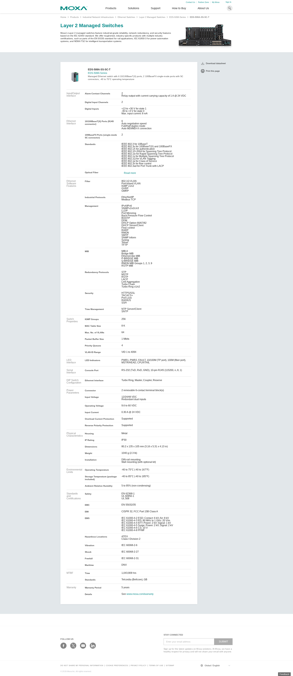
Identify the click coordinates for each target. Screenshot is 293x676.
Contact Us (190, 2)
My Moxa (215, 2)
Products (74, 17)
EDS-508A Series (177, 17)
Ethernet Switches (126, 17)
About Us (203, 8)
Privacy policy (138, 665)
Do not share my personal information (81, 665)
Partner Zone (203, 2)
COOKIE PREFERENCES (117, 665)
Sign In (228, 2)
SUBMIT (223, 641)
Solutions (133, 8)
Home (63, 17)
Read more (130, 173)
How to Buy (179, 8)
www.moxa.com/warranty (140, 594)
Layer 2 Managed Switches (152, 17)
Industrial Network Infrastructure (98, 17)
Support (155, 8)
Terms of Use (156, 665)
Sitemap (170, 665)
